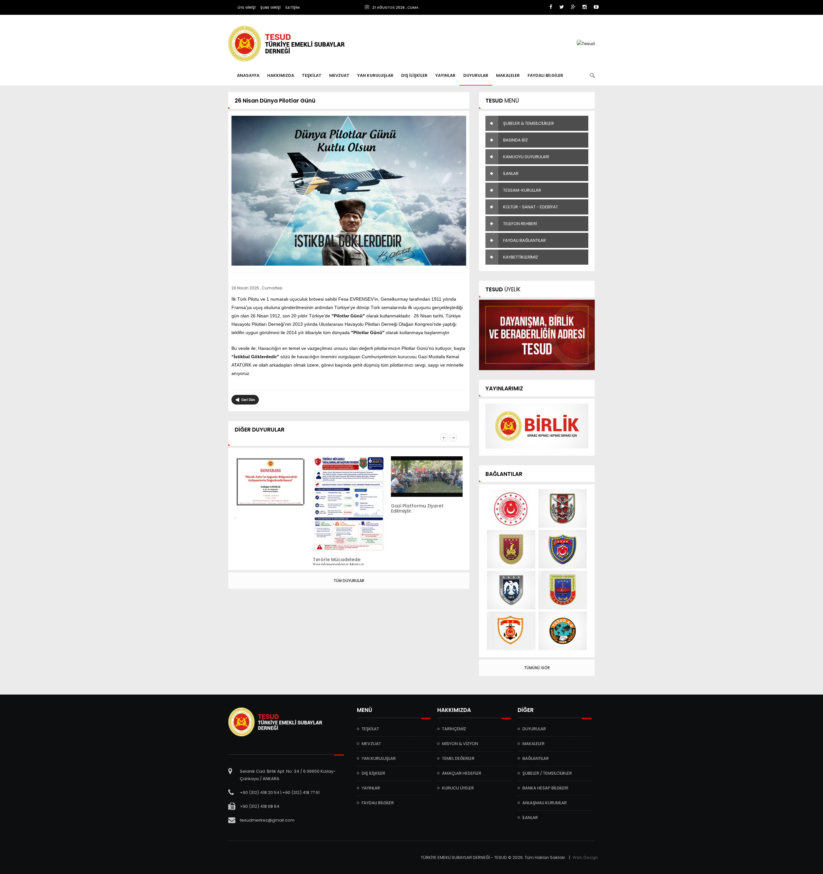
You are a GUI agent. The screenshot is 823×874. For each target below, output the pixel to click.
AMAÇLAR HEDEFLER (461, 773)
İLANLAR (511, 173)
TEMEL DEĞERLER (458, 758)
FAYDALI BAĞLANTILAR (524, 240)
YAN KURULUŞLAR (375, 75)
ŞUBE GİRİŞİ (270, 7)
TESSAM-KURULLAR (522, 190)
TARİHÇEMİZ (454, 729)
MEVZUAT (339, 75)
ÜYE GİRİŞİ (247, 7)
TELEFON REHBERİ (520, 224)
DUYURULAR (475, 75)
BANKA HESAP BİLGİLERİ (545, 788)
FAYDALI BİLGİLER (545, 75)
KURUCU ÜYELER (458, 788)
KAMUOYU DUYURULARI (526, 157)
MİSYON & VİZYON (460, 744)
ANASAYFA (248, 75)
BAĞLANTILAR (535, 758)
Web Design (585, 857)
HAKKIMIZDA (280, 75)
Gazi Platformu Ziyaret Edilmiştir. (417, 508)
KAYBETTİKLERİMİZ (520, 257)
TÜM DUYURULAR (348, 580)
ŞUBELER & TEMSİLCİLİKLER (528, 123)
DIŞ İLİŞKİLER (414, 75)
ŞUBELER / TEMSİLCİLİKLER (547, 773)
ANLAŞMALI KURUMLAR (544, 803)
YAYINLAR (445, 75)
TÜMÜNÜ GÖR (537, 667)
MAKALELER (508, 75)
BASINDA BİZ (515, 140)
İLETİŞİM (292, 7)
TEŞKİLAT (311, 75)
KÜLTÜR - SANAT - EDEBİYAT (530, 207)
